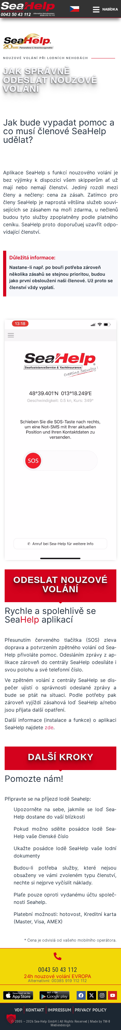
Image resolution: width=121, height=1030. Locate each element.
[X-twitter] (91, 995)
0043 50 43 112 (57, 969)
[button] (11, 1019)
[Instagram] (102, 995)
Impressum (59, 1010)
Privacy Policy (91, 1010)
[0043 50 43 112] (57, 956)
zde (49, 727)
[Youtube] (112, 995)
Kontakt (35, 1010)
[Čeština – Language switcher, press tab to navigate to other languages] (75, 9)
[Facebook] (81, 995)
